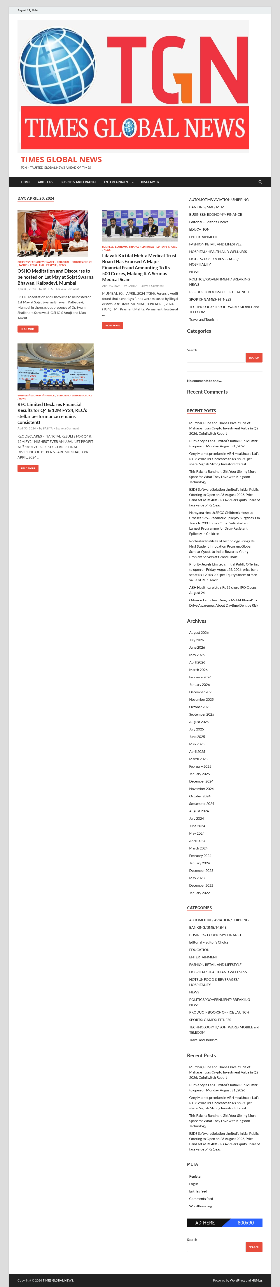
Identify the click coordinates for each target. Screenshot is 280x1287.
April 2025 (197, 751)
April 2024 (197, 841)
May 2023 (197, 878)
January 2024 (199, 863)
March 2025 (198, 759)
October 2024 (199, 796)
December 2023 (201, 870)
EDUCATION (199, 229)
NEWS (62, 265)
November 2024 (201, 788)
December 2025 (201, 692)
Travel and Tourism (203, 319)
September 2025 (201, 714)
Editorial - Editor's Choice (74, 262)
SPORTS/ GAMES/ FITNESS (210, 299)
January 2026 (199, 684)
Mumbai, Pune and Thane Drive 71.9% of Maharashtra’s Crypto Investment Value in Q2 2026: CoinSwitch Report (223, 428)
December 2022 (201, 885)
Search (192, 350)
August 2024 (199, 811)
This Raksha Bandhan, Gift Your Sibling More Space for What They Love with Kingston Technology (222, 476)
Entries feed (198, 1191)
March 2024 (198, 848)
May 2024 (197, 833)
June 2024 (197, 826)
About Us (45, 182)
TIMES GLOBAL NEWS (61, 159)
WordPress (237, 1280)
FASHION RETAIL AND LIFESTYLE (38, 265)
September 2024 (201, 803)
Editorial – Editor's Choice (208, 222)
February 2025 (200, 766)
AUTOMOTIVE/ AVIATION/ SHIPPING (219, 199)
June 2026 (197, 647)
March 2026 (198, 669)
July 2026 (196, 640)
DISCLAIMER (150, 182)
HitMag (257, 1280)
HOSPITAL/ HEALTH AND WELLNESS (218, 251)
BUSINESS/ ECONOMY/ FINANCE (36, 262)
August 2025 (199, 722)
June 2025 (197, 736)
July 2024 (196, 818)
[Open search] (260, 182)
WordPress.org (200, 1206)
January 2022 (199, 893)
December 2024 (201, 781)
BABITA (48, 289)
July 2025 (196, 729)
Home (25, 182)
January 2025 (199, 774)
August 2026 (199, 632)
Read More (26, 328)
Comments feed (201, 1198)
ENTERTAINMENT (117, 182)
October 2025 (199, 707)
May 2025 (197, 744)
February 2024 (200, 855)
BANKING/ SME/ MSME (207, 207)
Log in (193, 1184)
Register (195, 1176)
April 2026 (197, 662)
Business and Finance (78, 182)
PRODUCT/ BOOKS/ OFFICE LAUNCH (219, 292)
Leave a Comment (67, 289)
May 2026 (197, 655)
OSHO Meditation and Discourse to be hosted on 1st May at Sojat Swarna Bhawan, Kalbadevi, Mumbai (56, 276)
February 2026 (200, 677)
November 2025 (201, 699)
